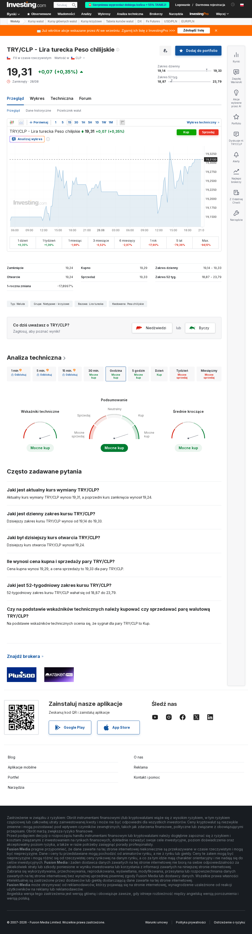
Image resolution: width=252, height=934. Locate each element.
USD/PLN (170, 21)
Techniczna (61, 98)
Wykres (37, 98)
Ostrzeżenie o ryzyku (229, 922)
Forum (85, 98)
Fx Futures (153, 21)
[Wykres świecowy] (12, 122)
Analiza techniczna (34, 357)
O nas (138, 757)
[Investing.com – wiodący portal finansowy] (26, 4)
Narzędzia (16, 787)
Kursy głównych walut (62, 21)
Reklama (141, 767)
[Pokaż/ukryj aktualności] (122, 122)
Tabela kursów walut (119, 21)
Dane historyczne (38, 110)
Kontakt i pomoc (147, 777)
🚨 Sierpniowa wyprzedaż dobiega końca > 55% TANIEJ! (127, 5)
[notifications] (233, 4)
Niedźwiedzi (156, 328)
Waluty (15, 21)
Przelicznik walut (69, 110)
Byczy (204, 328)
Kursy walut (36, 21)
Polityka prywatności (191, 922)
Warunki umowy (156, 922)
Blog (11, 757)
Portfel (13, 777)
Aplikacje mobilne (22, 767)
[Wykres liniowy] (21, 122)
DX (140, 21)
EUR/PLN (187, 21)
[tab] (19, 374)
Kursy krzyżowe (91, 21)
